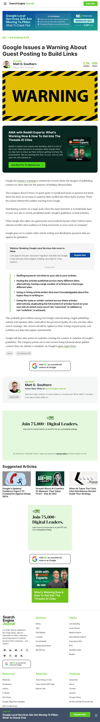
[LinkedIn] (10, 650)
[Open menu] (5, 3)
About (71, 684)
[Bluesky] (4, 656)
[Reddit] (16, 656)
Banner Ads (40, 688)
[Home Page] (22, 3)
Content (39, 637)
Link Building (74, 624)
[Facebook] (21, 650)
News (9, 353)
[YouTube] (16, 650)
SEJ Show (6, 697)
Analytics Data (75, 650)
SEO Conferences (9, 706)
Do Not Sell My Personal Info (81, 701)
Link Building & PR (23, 353)
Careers (72, 693)
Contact (72, 688)
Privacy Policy (75, 697)
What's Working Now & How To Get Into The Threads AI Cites (49, 595)
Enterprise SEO (75, 641)
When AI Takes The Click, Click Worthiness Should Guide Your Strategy (82, 491)
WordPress (40, 650)
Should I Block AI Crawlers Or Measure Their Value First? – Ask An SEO (50, 491)
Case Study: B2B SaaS (45, 684)
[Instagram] (10, 656)
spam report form (67, 346)
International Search (77, 637)
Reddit (72, 654)
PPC (71, 645)
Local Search (74, 628)
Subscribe (73, 680)
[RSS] (21, 656)
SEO (37, 628)
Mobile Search (75, 632)
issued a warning (26, 180)
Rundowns (6, 684)
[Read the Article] (16, 478)
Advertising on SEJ (44, 680)
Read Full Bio (14, 397)
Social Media (41, 641)
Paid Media (40, 632)
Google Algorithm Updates (13, 701)
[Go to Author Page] (6, 64)
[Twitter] (27, 650)
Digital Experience (43, 645)
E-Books (6, 693)
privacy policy (61, 454)
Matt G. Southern (24, 64)
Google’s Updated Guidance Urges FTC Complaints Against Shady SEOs (16, 492)
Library (5, 688)
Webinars (6, 680)
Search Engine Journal (55, 388)
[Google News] (4, 650)
